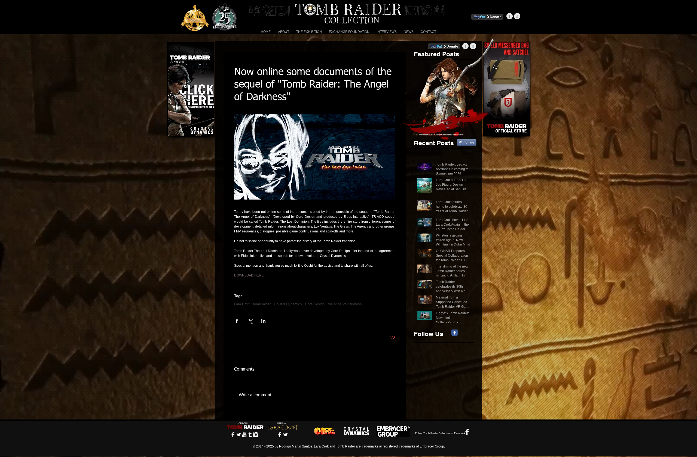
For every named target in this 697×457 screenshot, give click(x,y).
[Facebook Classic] (454, 332)
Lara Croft (242, 304)
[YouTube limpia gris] (517, 16)
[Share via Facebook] (236, 321)
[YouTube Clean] (244, 434)
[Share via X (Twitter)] (250, 321)
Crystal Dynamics (288, 304)
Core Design (315, 304)
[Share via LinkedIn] (263, 321)
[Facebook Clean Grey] (509, 16)
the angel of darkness (345, 304)
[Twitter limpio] (238, 434)
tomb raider (262, 304)
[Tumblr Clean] (250, 434)
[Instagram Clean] (255, 434)
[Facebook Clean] (233, 434)
